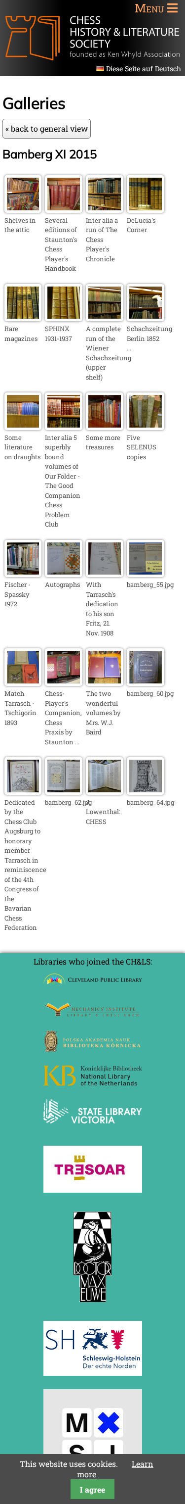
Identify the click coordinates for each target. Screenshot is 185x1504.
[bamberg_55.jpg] (145, 574)
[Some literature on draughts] (23, 427)
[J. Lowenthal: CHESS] (104, 791)
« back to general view (46, 128)
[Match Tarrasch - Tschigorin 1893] (23, 683)
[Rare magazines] (23, 318)
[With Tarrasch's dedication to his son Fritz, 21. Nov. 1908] (104, 574)
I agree (92, 1489)
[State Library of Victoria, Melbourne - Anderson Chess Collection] (92, 1129)
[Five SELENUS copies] (145, 427)
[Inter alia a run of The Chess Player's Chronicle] (104, 209)
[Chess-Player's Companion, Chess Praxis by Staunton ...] (63, 683)
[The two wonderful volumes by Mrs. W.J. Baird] (104, 683)
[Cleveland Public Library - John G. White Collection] (92, 985)
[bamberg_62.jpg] (63, 791)
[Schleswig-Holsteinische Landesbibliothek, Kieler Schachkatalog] (92, 1372)
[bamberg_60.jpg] (145, 683)
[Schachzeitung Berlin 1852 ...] (145, 318)
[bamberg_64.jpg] (145, 791)
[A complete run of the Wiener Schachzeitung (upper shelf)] (104, 318)
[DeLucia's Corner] (145, 209)
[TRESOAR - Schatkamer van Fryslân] (92, 1189)
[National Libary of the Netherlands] (92, 1082)
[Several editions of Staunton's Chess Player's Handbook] (63, 209)
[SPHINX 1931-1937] (63, 318)
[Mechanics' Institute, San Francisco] (92, 1014)
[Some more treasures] (104, 427)
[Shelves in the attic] (23, 209)
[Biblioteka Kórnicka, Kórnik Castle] (92, 1049)
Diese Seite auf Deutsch (143, 68)
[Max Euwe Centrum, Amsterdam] (92, 1304)
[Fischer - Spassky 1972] (23, 574)
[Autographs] (63, 574)
